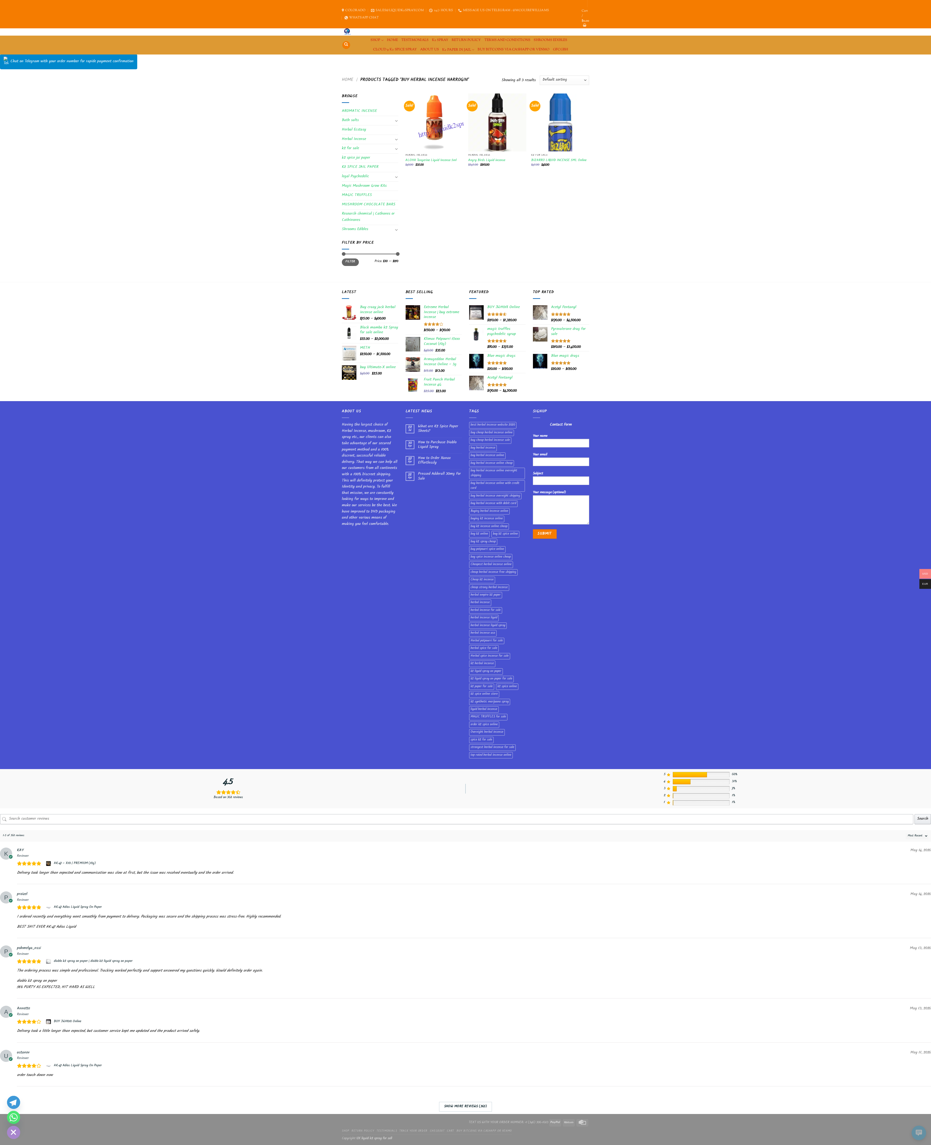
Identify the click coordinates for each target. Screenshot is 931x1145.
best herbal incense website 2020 (493, 425)
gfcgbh (560, 49)
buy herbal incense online (487, 455)
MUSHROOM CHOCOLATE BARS (368, 205)
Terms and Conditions (507, 40)
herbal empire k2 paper (486, 595)
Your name (540, 436)
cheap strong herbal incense (489, 587)
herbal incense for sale (486, 610)
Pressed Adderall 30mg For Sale (439, 476)
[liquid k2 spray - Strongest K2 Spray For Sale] (348, 32)
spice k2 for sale (481, 740)
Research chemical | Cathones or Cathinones (368, 217)
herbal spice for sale (484, 648)
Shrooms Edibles (550, 40)
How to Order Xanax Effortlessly (434, 460)
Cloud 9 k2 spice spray (395, 49)
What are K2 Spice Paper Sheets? (438, 429)
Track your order (413, 1131)
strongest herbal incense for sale (492, 747)
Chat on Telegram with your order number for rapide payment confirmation (72, 61)
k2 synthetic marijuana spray (490, 702)
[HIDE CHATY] (13, 1132)
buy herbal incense (483, 448)
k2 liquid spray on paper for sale (491, 679)
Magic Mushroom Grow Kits (364, 186)
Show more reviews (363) (465, 1106)
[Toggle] (396, 121)
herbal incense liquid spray (488, 625)
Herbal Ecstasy (354, 130)
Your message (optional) (549, 492)
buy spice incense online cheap (491, 557)
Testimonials (414, 40)
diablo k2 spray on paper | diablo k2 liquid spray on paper (93, 961)
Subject (538, 473)
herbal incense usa (483, 633)
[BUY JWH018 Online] (49, 1021)
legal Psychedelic (355, 176)
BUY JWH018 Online (67, 1021)
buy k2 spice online (505, 534)
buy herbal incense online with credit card (495, 486)
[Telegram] (13, 1102)
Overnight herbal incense (487, 732)
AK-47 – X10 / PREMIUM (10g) (75, 863)
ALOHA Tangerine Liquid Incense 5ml (431, 160)
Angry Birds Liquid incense (486, 160)
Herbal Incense (354, 139)
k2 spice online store (484, 694)
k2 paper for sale (482, 687)
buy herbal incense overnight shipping (495, 496)
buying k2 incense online (487, 519)
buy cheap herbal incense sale (490, 440)
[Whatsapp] (13, 1117)
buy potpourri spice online (487, 549)
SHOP (375, 40)
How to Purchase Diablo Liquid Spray (437, 445)
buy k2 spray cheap (483, 542)
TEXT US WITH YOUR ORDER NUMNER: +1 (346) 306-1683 (508, 1122)
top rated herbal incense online (491, 755)
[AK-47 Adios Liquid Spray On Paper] (49, 907)
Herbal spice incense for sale (490, 656)
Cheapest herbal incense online (491, 564)
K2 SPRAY (440, 40)
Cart (450, 1131)
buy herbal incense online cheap (492, 463)
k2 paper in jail (456, 49)
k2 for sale (350, 148)
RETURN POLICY (466, 40)
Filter (350, 262)
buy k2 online (479, 534)
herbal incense (480, 602)
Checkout (437, 1131)
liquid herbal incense (484, 709)
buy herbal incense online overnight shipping (494, 473)
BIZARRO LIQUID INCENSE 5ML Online (558, 160)
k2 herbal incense (482, 664)
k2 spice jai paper (356, 158)
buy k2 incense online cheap (489, 526)
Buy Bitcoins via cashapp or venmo (514, 49)
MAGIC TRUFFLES (357, 195)
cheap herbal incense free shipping (493, 572)
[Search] (346, 45)
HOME (392, 40)
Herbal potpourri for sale (487, 641)
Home (347, 80)
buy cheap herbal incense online (492, 433)
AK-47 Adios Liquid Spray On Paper (78, 907)
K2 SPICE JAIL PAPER (360, 167)
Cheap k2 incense (482, 580)
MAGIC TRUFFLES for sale (488, 717)
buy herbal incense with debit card (493, 503)
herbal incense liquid (484, 618)
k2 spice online (507, 687)
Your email (540, 454)
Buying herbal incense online (489, 511)
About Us (429, 49)
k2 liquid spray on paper (486, 671)
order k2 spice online (484, 725)
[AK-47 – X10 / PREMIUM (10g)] (49, 863)
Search (922, 819)
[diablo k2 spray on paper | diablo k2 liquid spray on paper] (49, 961)
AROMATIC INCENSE (359, 111)
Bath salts (350, 120)
